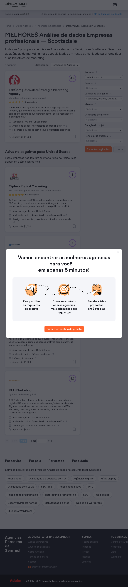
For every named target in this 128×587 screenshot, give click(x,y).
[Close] (118, 252)
